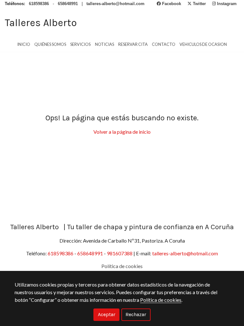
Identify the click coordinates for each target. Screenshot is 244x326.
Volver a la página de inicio (122, 132)
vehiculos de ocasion (203, 44)
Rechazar (135, 314)
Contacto (163, 44)
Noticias (104, 44)
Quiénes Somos (50, 44)
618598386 (61, 253)
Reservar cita (133, 44)
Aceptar (106, 314)
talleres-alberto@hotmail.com (184, 253)
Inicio (23, 44)
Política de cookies (122, 266)
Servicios (80, 44)
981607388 (120, 253)
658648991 (90, 253)
